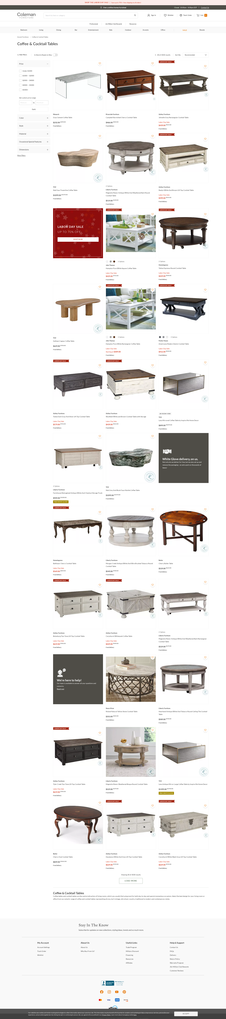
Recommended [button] (190, 55)
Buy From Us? (88, 951)
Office (163, 30)
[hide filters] (22, 55)
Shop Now (78, 239)
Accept (186, 1014)
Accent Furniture (23, 37)
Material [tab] (22, 134)
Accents (146, 30)
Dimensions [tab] (24, 149)
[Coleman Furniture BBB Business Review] (113, 985)
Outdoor (128, 30)
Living (41, 30)
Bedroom (23, 30)
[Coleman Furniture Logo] (26, 18)
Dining (58, 30)
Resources (132, 24)
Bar (76, 30)
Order (41, 951)
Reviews (177, 971)
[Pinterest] (124, 993)
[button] (151, 15)
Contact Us (205, 7)
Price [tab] (21, 64)
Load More (131, 881)
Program (131, 947)
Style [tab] (21, 126)
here (135, 1015)
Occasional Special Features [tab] (30, 141)
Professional (94, 24)
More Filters (21, 155)
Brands (202, 30)
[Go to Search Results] (135, 15)
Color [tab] (21, 118)
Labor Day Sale (164, 122)
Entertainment (93, 30)
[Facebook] (102, 993)
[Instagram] (109, 993)
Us (84, 947)
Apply (34, 109)
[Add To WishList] (100, 63)
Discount (132, 951)
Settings (43, 947)
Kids (110, 30)
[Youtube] (117, 993)
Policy (175, 959)
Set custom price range (27, 98)
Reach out (60, 689)
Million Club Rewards (113, 24)
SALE (185, 30)
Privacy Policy (106, 1015)
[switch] (55, 55)
